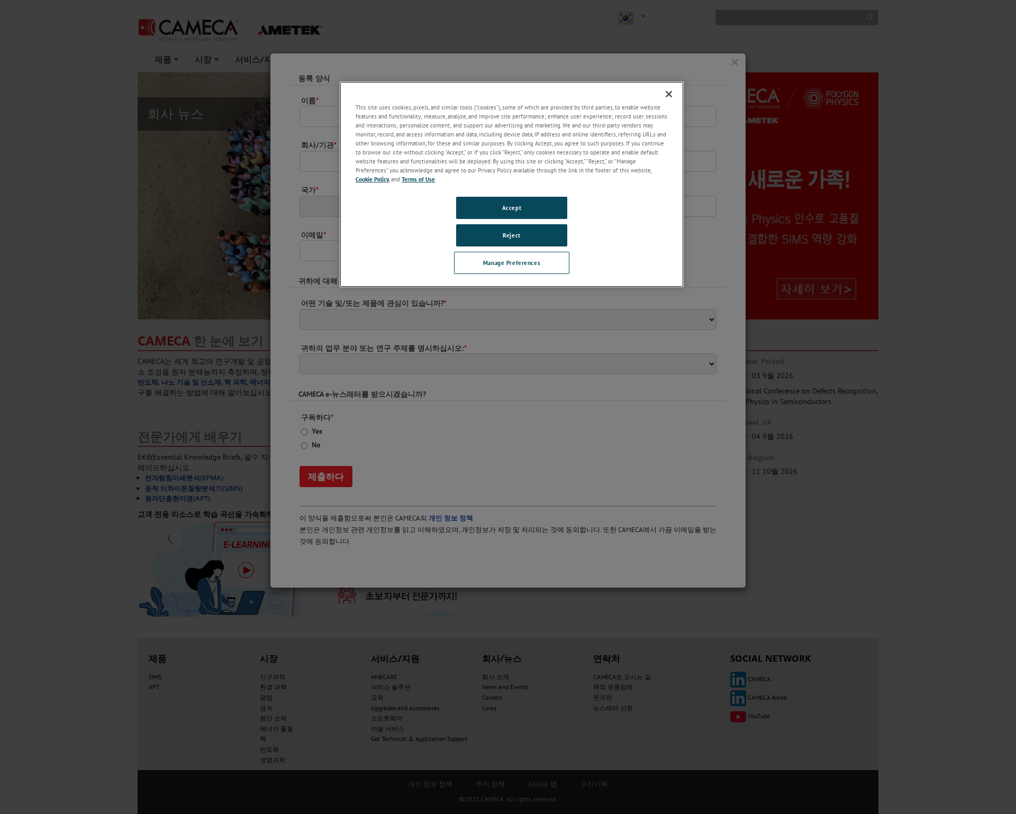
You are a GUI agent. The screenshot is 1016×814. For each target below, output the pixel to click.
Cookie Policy (372, 179)
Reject (511, 235)
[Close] (669, 94)
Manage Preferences (511, 263)
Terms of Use (418, 179)
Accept (511, 208)
